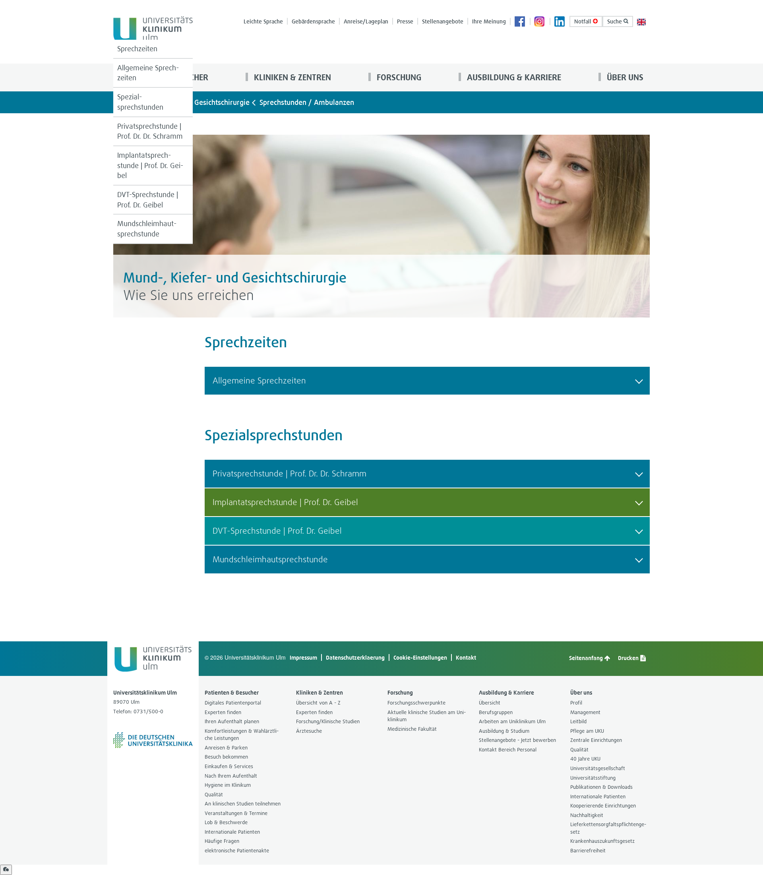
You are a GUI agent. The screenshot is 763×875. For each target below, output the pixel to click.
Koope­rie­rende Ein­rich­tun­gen (603, 806)
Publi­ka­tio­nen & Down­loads (601, 787)
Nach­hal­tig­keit (586, 815)
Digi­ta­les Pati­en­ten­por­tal (233, 703)
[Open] (6, 870)
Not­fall (583, 21)
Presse (405, 21)
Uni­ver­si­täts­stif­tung (593, 778)
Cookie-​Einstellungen (420, 657)
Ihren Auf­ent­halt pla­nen (232, 721)
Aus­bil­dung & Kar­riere (513, 77)
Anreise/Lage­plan (366, 21)
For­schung (398, 77)
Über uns (624, 77)
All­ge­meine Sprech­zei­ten (148, 73)
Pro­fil (576, 703)
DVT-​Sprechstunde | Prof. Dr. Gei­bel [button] (277, 531)
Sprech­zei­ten (137, 49)
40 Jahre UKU (585, 759)
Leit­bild (578, 721)
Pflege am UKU (587, 731)
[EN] (641, 21)
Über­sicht (489, 703)
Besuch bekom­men (226, 757)
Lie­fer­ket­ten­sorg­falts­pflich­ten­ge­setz (608, 828)
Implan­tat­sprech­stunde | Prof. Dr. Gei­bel (150, 165)
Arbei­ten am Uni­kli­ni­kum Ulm (512, 721)
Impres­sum (303, 657)
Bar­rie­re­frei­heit (588, 851)
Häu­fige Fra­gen (222, 841)
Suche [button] (615, 21)
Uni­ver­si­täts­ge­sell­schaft (597, 768)
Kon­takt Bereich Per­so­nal (507, 750)
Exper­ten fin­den (223, 712)
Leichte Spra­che (263, 21)
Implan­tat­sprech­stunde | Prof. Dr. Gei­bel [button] (285, 502)
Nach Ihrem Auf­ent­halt (231, 776)
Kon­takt (466, 657)
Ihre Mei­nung (489, 21)
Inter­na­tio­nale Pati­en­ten (232, 832)
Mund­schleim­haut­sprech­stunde (146, 228)
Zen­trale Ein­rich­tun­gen (596, 740)
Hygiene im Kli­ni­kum (228, 785)
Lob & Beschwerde (226, 822)
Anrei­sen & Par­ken (226, 748)
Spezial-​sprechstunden (140, 102)
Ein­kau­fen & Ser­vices (229, 766)
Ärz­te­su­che (309, 731)
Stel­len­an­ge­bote (442, 21)
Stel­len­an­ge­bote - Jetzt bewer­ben (517, 740)
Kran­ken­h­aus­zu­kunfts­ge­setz (602, 841)
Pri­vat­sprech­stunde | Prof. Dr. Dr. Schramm (150, 131)
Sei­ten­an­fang (586, 657)
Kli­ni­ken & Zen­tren (291, 77)
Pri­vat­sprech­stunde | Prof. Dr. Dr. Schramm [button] (289, 473)
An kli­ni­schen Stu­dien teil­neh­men (243, 804)
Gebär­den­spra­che (313, 21)
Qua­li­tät (214, 795)
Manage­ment (585, 712)
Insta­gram (540, 22)
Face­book (520, 22)
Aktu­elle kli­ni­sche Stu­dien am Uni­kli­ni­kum (426, 716)
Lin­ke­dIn (559, 22)
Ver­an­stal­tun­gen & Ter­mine (236, 813)
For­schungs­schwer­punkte (416, 703)
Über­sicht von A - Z (318, 703)
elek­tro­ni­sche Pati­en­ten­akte (237, 851)
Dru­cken (629, 657)
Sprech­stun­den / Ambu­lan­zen (306, 102)
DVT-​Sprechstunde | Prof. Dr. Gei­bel (147, 199)
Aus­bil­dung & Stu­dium (504, 731)
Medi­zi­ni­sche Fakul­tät (412, 729)
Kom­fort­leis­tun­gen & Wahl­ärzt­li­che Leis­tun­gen (242, 734)
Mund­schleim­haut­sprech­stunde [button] (270, 559)
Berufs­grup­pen (496, 712)
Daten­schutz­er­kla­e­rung (355, 657)
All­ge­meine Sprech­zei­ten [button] (259, 380)
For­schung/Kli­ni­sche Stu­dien (328, 721)
